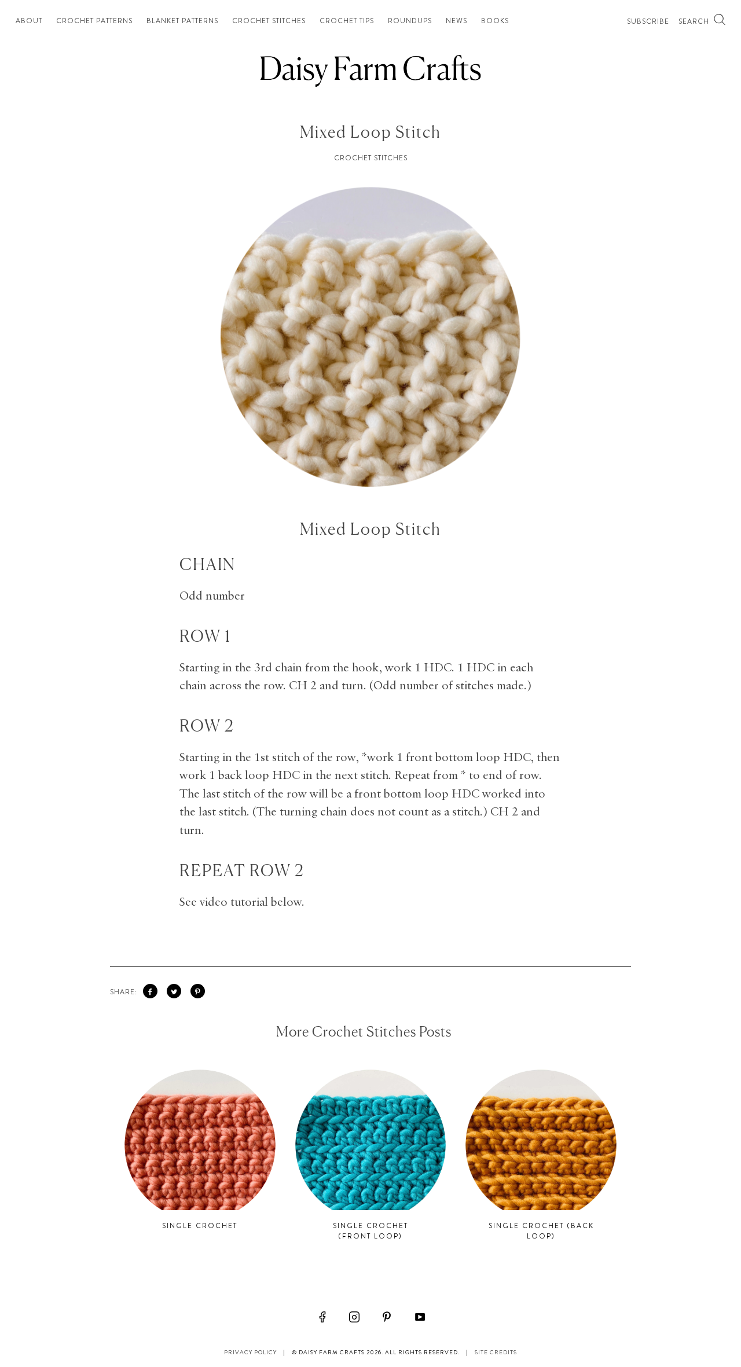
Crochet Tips (347, 21)
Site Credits (496, 1352)
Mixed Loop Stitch (370, 132)
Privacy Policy (250, 1352)
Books (495, 21)
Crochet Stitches (269, 21)
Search (694, 21)
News (456, 21)
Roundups (410, 21)
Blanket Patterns (182, 21)
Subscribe (648, 21)
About (29, 21)
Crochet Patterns (94, 21)
